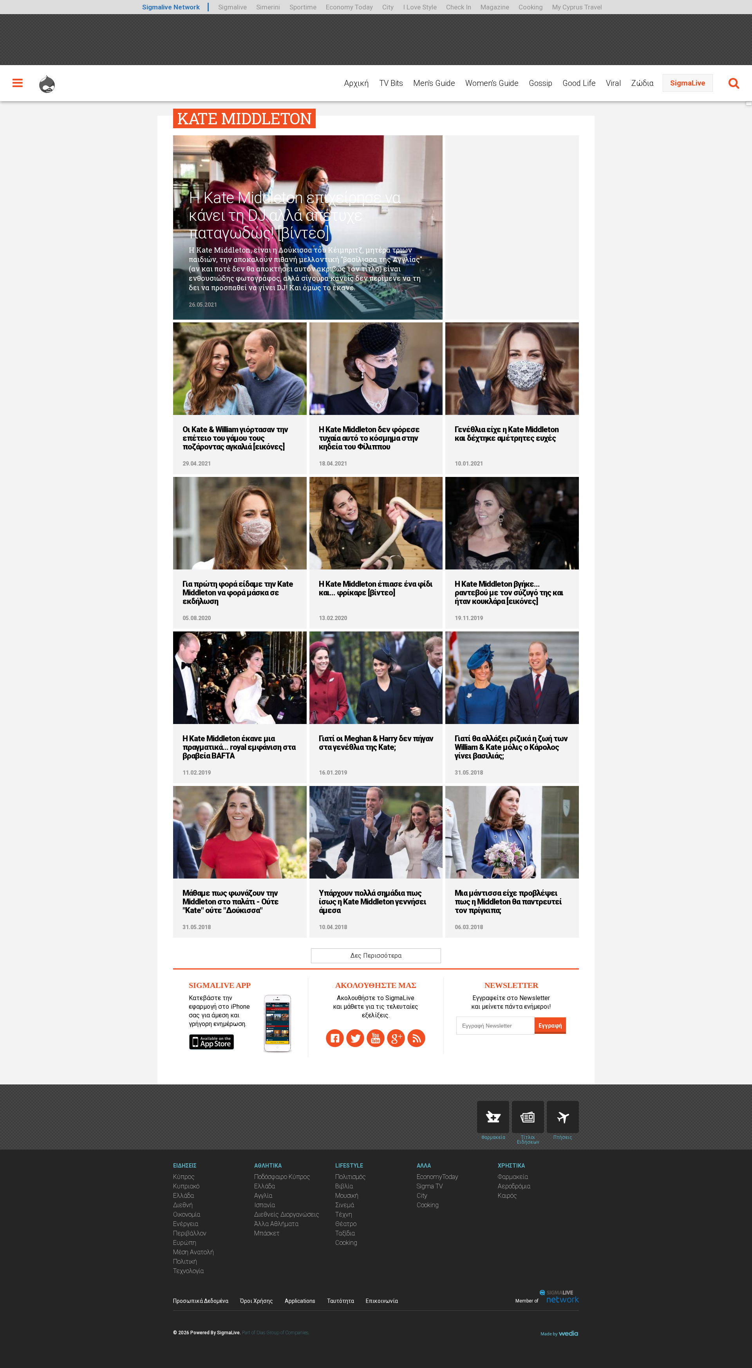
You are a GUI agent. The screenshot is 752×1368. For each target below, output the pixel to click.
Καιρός (507, 1195)
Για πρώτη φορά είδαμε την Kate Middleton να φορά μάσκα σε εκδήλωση (238, 592)
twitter (355, 1038)
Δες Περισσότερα (376, 955)
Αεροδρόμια (514, 1186)
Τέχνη (343, 1214)
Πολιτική (185, 1261)
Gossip (540, 83)
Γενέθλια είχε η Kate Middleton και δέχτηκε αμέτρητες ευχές (507, 434)
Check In (458, 7)
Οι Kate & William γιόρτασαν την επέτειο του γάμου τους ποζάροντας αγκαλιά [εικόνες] (235, 438)
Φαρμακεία (513, 1177)
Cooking (531, 7)
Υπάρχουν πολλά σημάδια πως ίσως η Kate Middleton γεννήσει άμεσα (372, 901)
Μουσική (346, 1195)
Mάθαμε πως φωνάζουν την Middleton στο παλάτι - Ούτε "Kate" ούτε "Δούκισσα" (230, 901)
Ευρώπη (184, 1242)
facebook (335, 1038)
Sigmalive (232, 7)
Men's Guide (434, 83)
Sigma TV (430, 1186)
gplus (396, 1038)
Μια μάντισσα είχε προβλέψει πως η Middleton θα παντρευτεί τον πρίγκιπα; (508, 901)
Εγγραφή (550, 1025)
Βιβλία (344, 1186)
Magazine (495, 7)
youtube (376, 1038)
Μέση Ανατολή (193, 1252)
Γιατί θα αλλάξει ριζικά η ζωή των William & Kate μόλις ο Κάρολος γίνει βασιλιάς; (511, 747)
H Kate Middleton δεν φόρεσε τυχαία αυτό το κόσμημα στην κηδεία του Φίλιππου (369, 438)
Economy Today (349, 7)
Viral (613, 83)
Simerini (268, 7)
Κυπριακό (186, 1186)
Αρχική (356, 83)
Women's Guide (492, 83)
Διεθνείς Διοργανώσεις (286, 1214)
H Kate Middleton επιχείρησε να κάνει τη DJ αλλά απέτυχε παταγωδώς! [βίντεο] (294, 215)
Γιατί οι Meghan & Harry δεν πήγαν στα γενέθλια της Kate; (376, 743)
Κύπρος (184, 1177)
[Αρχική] (47, 80)
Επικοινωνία (382, 1301)
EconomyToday (437, 1177)
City (388, 7)
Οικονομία (186, 1214)
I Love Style (420, 7)
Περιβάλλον (189, 1233)
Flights (563, 1117)
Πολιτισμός (350, 1177)
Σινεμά (344, 1205)
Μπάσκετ (267, 1233)
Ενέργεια (185, 1224)
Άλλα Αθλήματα (276, 1224)
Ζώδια (642, 83)
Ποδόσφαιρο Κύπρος (282, 1177)
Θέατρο (345, 1224)
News (528, 1117)
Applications (300, 1301)
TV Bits (391, 83)
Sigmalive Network (171, 7)
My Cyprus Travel (577, 7)
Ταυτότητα (340, 1301)
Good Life (579, 83)
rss (416, 1038)
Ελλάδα (183, 1195)
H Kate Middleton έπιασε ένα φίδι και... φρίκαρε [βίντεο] (375, 588)
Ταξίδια (345, 1233)
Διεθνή (183, 1205)
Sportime (302, 7)
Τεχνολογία (188, 1271)
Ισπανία (264, 1205)
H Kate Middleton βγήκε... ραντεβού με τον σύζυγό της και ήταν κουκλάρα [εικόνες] (509, 592)
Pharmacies (493, 1117)
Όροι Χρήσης (256, 1301)
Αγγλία (263, 1195)
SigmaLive (687, 82)
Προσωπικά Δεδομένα (200, 1301)
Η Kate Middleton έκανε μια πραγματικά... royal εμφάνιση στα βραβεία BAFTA (239, 747)
